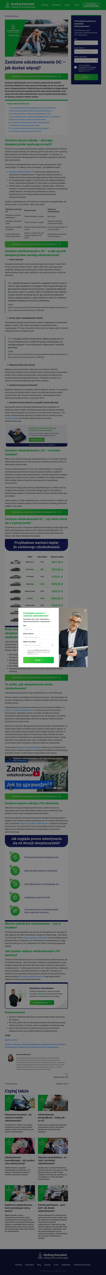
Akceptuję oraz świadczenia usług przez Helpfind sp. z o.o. (38, 652)
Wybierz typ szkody (29, 642)
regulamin (30, 652)
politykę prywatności (40, 650)
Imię (24, 625)
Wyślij (37, 660)
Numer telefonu (28, 633)
